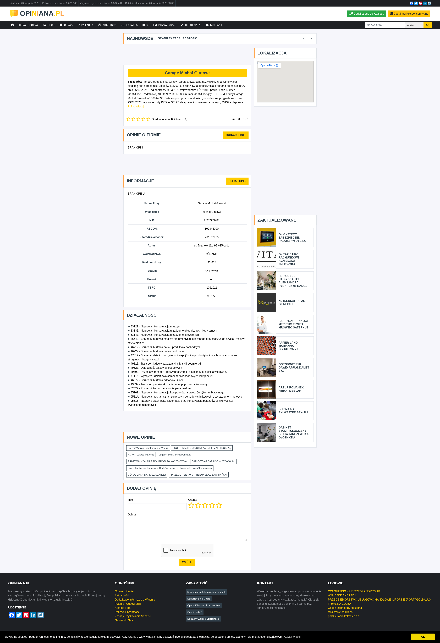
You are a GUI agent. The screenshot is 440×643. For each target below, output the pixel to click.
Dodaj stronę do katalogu (369, 13)
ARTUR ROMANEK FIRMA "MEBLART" (291, 389)
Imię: (131, 499)
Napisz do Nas (124, 620)
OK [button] (423, 636)
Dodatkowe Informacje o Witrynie (135, 599)
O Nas (67, 25)
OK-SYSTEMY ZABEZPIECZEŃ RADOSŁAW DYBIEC (292, 237)
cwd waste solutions (340, 612)
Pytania (86, 25)
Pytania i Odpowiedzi (128, 603)
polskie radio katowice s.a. (344, 616)
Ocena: (192, 499)
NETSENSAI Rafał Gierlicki (292, 302)
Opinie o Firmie (124, 591)
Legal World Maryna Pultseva (175, 454)
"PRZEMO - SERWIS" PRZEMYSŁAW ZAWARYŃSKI (198, 474)
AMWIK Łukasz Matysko (141, 454)
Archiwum (108, 25)
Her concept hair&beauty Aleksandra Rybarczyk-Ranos (293, 280)
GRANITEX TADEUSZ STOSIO (177, 38)
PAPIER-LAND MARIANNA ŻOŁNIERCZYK (289, 346)
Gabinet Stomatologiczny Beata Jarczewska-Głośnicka (294, 432)
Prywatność (166, 25)
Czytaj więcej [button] (292, 636)
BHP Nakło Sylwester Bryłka (293, 411)
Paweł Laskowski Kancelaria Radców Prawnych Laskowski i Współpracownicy (170, 468)
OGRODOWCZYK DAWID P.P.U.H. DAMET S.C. (294, 367)
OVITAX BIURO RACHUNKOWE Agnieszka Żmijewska (289, 259)
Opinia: (132, 514)
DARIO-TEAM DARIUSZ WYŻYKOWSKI (213, 461)
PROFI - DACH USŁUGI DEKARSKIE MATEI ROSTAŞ (202, 448)
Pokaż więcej (136, 106)
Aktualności (122, 595)
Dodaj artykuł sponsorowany (410, 13)
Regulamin (192, 25)
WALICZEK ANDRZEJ (342, 595)
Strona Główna (26, 25)
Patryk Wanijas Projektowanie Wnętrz (148, 448)
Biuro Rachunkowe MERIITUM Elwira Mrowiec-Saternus (294, 324)
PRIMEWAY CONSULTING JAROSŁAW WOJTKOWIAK (157, 461)
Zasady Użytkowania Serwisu (133, 616)
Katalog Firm (122, 607)
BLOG (50, 25)
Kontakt (215, 25)
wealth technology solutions (345, 607)
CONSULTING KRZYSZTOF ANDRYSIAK (354, 591)
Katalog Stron (136, 25)
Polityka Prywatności (127, 612)
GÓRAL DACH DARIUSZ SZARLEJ (147, 474)
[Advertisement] (187, 54)
